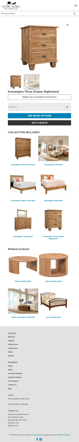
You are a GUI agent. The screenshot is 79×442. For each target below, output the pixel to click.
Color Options (13, 381)
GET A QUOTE (39, 122)
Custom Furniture (14, 377)
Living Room (13, 348)
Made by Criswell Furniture (40, 97)
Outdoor (11, 356)
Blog (9, 388)
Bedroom (11, 337)
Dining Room (13, 344)
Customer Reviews (15, 373)
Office (10, 352)
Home (10, 366)
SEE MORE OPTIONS (39, 115)
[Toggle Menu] (75, 5)
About (10, 370)
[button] (67, 25)
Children (11, 341)
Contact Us (12, 385)
